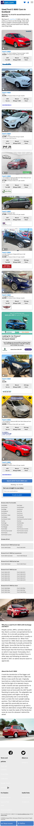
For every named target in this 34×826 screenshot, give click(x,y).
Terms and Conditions (4, 767)
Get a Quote (28, 349)
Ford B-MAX (4, 505)
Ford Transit (4, 532)
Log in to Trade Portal (5, 803)
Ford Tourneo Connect (22, 528)
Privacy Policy (4, 774)
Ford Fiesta (4, 513)
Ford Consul (4, 507)
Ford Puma (19, 525)
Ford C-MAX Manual (22, 555)
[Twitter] (23, 752)
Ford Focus (19, 513)
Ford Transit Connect (22, 532)
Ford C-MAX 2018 (5, 580)
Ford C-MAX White (21, 592)
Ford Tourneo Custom (22, 530)
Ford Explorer (4, 511)
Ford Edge (3, 509)
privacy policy (4, 815)
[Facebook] (11, 752)
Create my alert (17, 495)
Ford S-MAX (4, 528)
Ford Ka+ (19, 521)
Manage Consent (5, 783)
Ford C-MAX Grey (5, 590)
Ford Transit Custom (6, 534)
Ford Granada (20, 517)
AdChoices (4, 787)
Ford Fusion (20, 515)
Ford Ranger (4, 527)
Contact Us (25, 762)
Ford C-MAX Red (21, 590)
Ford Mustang (4, 525)
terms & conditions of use (23, 814)
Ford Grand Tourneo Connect (24, 519)
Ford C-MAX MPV (21, 547)
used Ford (13, 19)
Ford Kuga (3, 523)
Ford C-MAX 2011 (21, 572)
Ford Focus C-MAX (5, 515)
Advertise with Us (5, 797)
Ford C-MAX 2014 (5, 576)
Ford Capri (19, 505)
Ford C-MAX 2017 (21, 578)
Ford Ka (3, 521)
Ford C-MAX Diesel (5, 564)
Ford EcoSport (20, 507)
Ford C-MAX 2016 (5, 578)
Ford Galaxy (4, 517)
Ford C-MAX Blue (21, 588)
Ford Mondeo (20, 523)
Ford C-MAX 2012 (5, 574)
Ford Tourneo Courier (6, 530)
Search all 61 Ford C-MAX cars (17, 481)
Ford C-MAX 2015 (21, 576)
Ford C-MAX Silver (5, 592)
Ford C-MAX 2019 (21, 580)
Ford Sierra (19, 527)
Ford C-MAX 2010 (5, 572)
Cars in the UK (26, 797)
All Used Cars (25, 802)
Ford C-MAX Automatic (7, 555)
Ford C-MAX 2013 (21, 574)
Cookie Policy (4, 778)
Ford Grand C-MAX (5, 519)
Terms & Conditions (6, 810)
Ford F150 (19, 511)
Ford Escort (20, 509)
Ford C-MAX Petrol (21, 564)
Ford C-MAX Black (5, 588)
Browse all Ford (5, 539)
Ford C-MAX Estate (5, 547)
